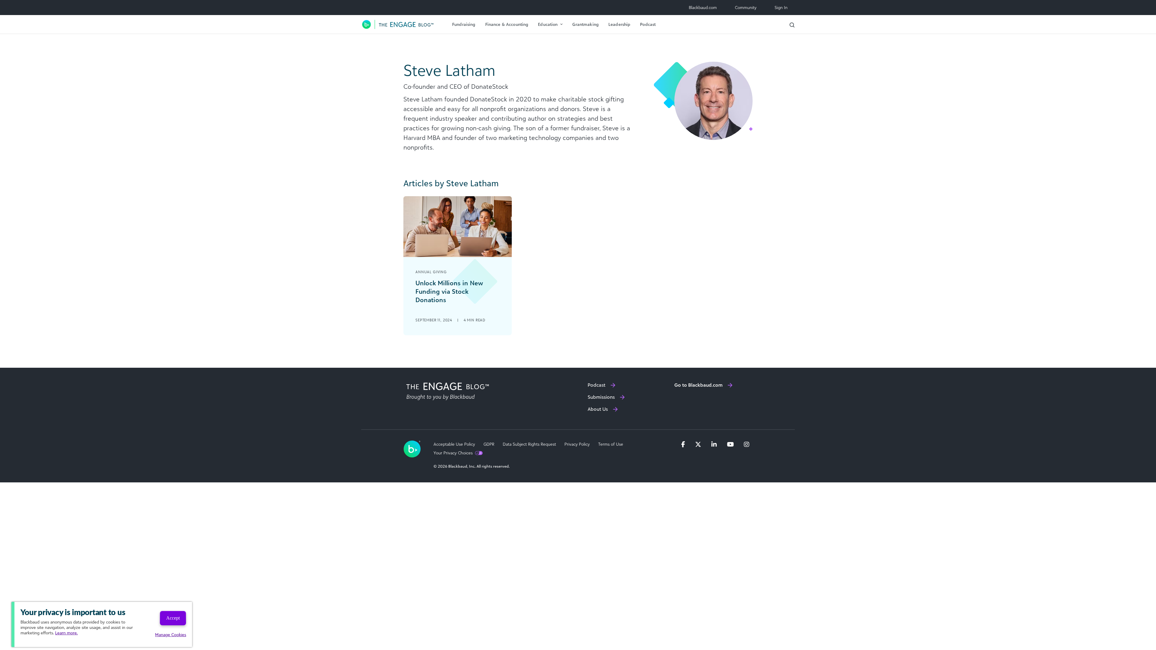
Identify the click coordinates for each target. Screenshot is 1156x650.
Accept (173, 618)
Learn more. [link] (66, 632)
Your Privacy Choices (453, 452)
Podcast (648, 24)
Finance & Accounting (507, 24)
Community (746, 7)
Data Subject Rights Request (529, 444)
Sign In (781, 7)
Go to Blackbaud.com (698, 385)
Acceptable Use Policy (454, 444)
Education (548, 24)
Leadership (619, 24)
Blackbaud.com (703, 7)
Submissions (601, 397)
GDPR (488, 444)
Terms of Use (610, 444)
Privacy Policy (577, 444)
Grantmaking (585, 24)
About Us (598, 409)
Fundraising (464, 24)
